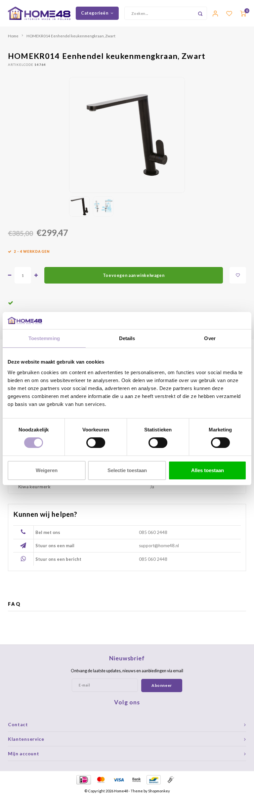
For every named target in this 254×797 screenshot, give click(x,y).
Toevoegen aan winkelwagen (133, 275)
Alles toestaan (207, 470)
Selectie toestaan (127, 470)
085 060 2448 (153, 532)
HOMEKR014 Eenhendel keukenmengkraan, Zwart (70, 35)
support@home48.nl (159, 545)
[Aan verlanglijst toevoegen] (238, 275)
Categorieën (94, 13)
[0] (243, 13)
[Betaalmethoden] (83, 779)
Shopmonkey (159, 791)
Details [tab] (127, 338)
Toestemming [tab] (44, 338)
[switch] (95, 442)
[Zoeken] (200, 13)
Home (13, 35)
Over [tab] (209, 338)
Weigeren (47, 470)
